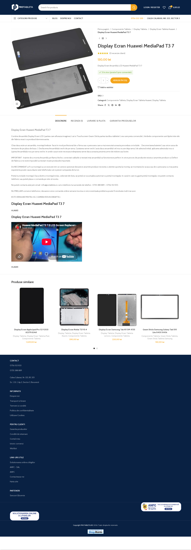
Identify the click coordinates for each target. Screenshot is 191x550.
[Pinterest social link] (112, 105)
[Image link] (161, 506)
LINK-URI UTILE (17, 457)
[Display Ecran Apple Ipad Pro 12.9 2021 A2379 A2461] (31, 307)
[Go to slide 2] (97, 348)
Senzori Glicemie (17, 495)
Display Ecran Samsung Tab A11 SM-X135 (117, 329)
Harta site (14, 481)
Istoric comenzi (16, 443)
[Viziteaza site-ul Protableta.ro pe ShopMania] (95, 531)
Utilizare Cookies (17, 415)
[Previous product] (99, 38)
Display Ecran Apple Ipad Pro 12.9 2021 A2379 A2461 (31, 331)
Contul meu (15, 439)
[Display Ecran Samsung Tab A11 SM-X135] (117, 307)
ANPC (12, 472)
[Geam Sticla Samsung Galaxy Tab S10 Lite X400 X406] (160, 307)
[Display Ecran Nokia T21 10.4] (74, 307)
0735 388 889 (16, 370)
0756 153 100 (15, 365)
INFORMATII (15, 391)
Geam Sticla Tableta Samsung (159, 338)
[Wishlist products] (164, 7)
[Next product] (106, 38)
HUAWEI (14, 210)
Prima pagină (103, 29)
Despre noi (15, 396)
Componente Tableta (121, 29)
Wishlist (13, 448)
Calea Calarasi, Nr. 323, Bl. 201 (22, 377)
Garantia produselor (18, 429)
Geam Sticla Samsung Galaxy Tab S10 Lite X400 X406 (160, 331)
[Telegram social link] (119, 105)
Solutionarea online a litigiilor (22, 462)
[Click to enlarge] (16, 103)
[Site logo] (22, 7)
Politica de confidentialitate (22, 410)
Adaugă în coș (120, 80)
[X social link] (109, 105)
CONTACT (14, 360)
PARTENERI (15, 490)
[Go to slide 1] (94, 348)
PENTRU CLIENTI (17, 424)
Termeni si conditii (18, 405)
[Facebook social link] (105, 105)
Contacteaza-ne (17, 476)
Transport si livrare (18, 401)
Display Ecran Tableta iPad (38, 336)
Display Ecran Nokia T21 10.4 (74, 329)
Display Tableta (140, 29)
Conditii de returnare (19, 434)
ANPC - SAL (15, 467)
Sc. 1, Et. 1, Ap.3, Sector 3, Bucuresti (24, 382)
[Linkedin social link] (116, 105)
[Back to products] (102, 38)
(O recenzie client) (117, 53)
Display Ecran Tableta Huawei (162, 29)
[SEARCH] (134, 7)
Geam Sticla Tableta (169, 336)
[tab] (61, 119)
